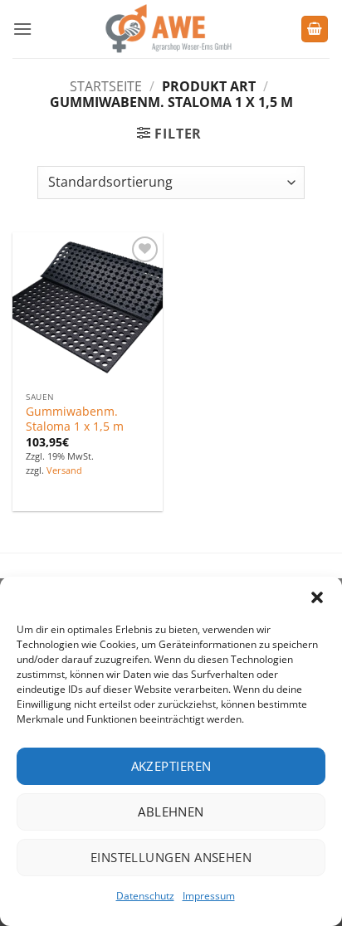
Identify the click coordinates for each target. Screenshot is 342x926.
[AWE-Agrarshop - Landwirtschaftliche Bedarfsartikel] (166, 29)
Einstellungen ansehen (171, 857)
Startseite (106, 86)
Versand (64, 470)
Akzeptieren (171, 766)
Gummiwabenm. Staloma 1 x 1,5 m (75, 418)
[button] (317, 597)
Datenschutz (145, 896)
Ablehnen (171, 811)
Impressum (209, 896)
